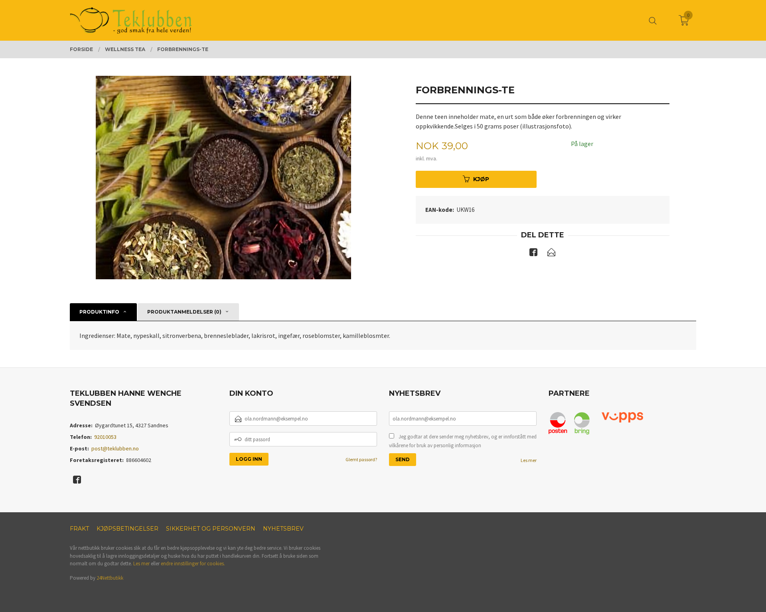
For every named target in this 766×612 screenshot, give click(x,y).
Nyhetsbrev (283, 528)
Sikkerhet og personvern (210, 528)
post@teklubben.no (115, 448)
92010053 (105, 436)
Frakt (79, 528)
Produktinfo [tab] (99, 312)
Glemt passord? (361, 459)
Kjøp (481, 179)
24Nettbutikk (110, 577)
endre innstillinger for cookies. (193, 563)
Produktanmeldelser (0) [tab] (184, 312)
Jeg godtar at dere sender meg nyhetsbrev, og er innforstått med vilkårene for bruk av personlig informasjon (463, 441)
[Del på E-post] (551, 254)
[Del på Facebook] (533, 254)
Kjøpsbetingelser (127, 528)
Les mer (529, 460)
